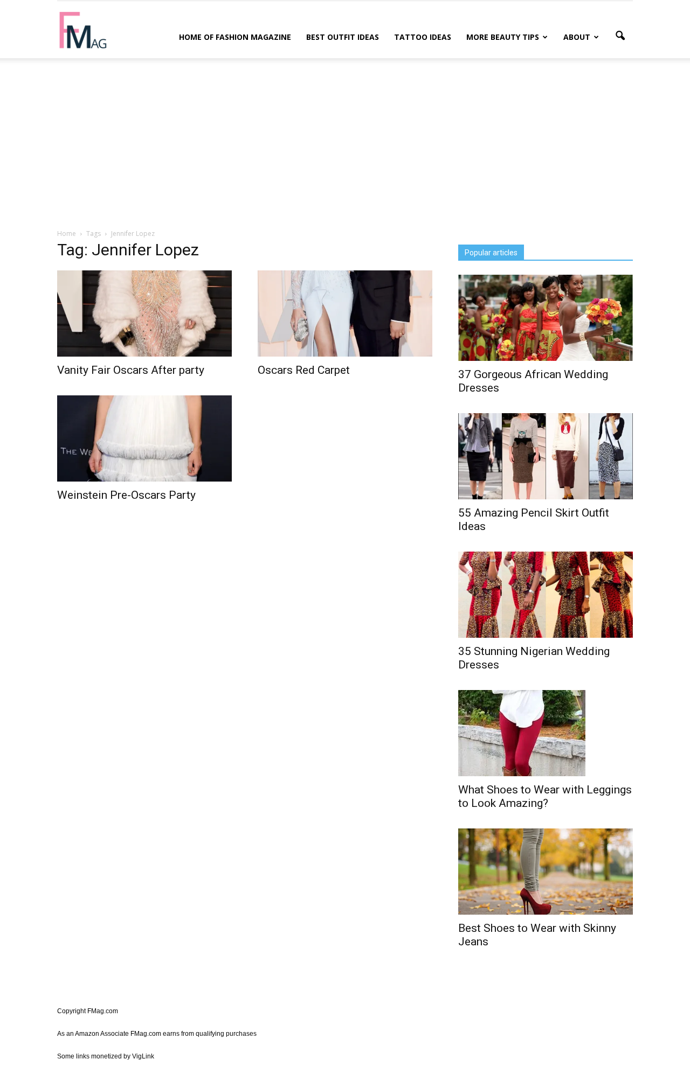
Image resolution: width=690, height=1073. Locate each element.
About (576, 37)
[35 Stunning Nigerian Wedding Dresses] (545, 595)
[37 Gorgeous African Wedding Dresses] (545, 318)
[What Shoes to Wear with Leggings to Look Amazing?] (545, 733)
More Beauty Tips (502, 37)
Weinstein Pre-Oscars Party (126, 495)
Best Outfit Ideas (342, 37)
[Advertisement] (345, 141)
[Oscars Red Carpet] (345, 313)
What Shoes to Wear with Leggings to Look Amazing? (545, 796)
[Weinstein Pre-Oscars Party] (144, 438)
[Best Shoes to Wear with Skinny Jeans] (545, 871)
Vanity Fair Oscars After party (130, 370)
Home (66, 233)
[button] (620, 36)
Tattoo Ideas (422, 37)
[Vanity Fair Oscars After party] (144, 313)
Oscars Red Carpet (304, 370)
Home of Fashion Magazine (235, 37)
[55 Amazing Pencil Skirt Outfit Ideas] (545, 456)
